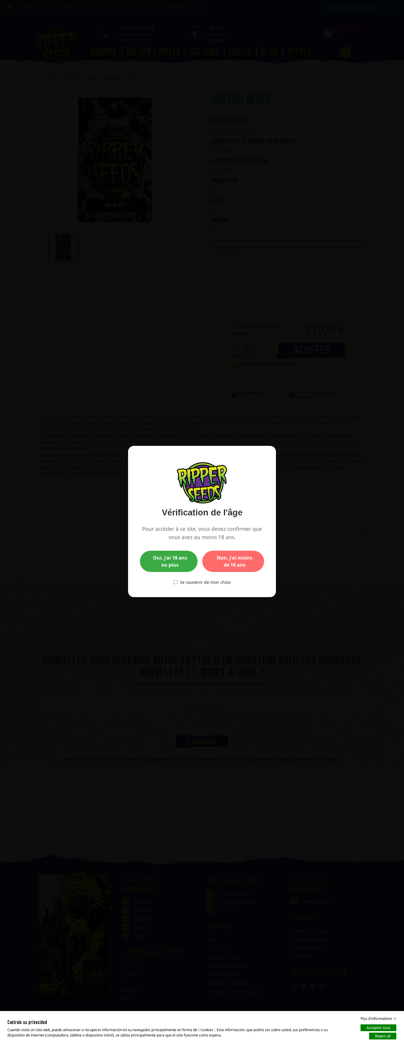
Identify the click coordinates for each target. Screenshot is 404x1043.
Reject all (382, 1036)
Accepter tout (378, 1027)
